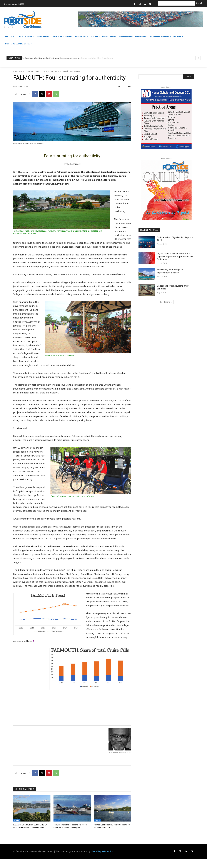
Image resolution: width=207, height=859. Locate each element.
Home (15, 71)
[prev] (194, 58)
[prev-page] (15, 835)
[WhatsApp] (56, 94)
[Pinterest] (49, 94)
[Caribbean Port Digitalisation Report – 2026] (147, 242)
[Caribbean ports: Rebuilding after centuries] (147, 290)
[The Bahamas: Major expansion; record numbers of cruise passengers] (72, 808)
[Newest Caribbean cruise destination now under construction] (112, 808)
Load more (165, 302)
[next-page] (20, 835)
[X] (42, 94)
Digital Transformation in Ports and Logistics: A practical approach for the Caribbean (175, 256)
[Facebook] (134, 4)
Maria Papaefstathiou (102, 851)
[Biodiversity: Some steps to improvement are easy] (147, 274)
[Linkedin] (145, 4)
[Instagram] (139, 4)
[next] (198, 58)
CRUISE (38, 71)
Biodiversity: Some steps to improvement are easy (51, 57)
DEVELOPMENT (26, 71)
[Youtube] (150, 4)
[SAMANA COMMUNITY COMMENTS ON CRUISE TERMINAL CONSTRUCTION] (31, 808)
